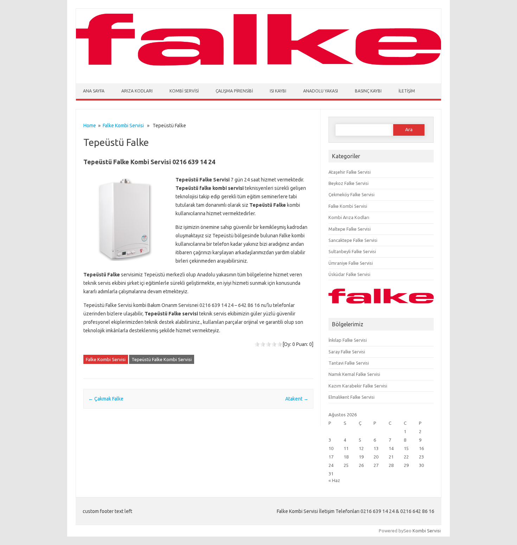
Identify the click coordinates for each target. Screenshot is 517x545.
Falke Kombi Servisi (123, 125)
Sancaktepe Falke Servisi (352, 240)
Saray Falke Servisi (346, 351)
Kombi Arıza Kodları (348, 217)
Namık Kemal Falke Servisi (354, 374)
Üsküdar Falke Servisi (349, 274)
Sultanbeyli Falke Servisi (352, 251)
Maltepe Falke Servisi (349, 228)
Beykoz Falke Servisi (348, 183)
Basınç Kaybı (368, 91)
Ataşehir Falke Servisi (349, 171)
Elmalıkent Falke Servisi (351, 397)
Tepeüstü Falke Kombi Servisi (162, 359)
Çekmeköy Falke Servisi (351, 194)
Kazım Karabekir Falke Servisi (357, 385)
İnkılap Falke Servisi (347, 340)
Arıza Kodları (137, 91)
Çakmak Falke (105, 399)
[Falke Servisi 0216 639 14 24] (258, 69)
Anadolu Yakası (320, 91)
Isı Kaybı (278, 91)
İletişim (406, 91)
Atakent (296, 399)
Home (89, 125)
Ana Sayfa (93, 91)
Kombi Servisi (184, 91)
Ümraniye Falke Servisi (350, 263)
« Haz (334, 480)
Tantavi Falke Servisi (348, 362)
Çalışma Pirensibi (234, 91)
